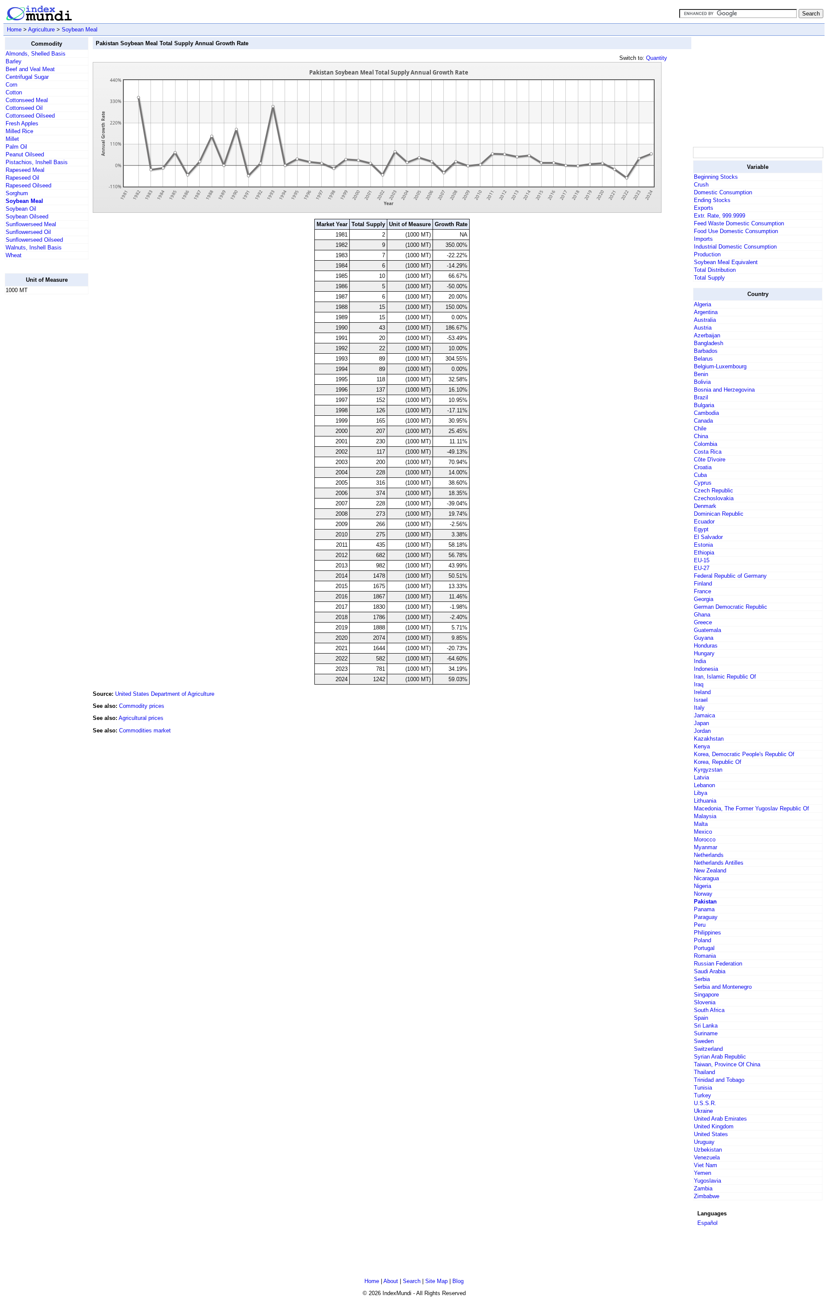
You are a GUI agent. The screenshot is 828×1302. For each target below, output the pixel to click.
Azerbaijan (707, 335)
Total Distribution (715, 270)
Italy (699, 707)
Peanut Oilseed (25, 154)
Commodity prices (141, 706)
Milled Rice (19, 131)
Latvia (701, 777)
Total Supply (709, 277)
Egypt (701, 529)
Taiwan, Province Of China (727, 1064)
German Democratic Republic (730, 607)
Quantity (656, 58)
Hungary (704, 653)
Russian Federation (718, 963)
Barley (14, 61)
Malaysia (705, 816)
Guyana (703, 638)
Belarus (703, 358)
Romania (705, 956)
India (700, 661)
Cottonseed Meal (27, 100)
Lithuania (705, 800)
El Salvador (708, 537)
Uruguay (704, 1142)
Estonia (703, 545)
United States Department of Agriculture (164, 694)
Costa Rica (707, 452)
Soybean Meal (79, 29)
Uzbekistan (708, 1149)
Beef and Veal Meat (30, 69)
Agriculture (41, 29)
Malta (701, 824)
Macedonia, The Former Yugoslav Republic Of (751, 808)
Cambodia (706, 413)
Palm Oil (16, 146)
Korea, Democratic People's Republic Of (744, 754)
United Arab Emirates (720, 1118)
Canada (703, 420)
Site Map (436, 1281)
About (390, 1281)
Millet (12, 139)
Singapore (706, 994)
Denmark (705, 506)
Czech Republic (713, 490)
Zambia (703, 1188)
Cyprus (703, 483)
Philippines (707, 932)
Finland (703, 583)
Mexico (703, 832)
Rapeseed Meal (25, 170)
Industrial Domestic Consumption (735, 246)
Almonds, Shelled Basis (36, 53)
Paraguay (706, 917)
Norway (703, 894)
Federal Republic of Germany (730, 576)
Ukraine (703, 1111)
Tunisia (703, 1087)
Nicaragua (706, 878)
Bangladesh (708, 343)
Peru (700, 925)
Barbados (706, 351)
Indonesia (706, 669)
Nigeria (702, 886)
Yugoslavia (707, 1180)
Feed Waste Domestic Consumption (739, 223)
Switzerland (708, 1049)
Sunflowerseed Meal (31, 224)
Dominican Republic (718, 514)
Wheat (14, 255)
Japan (701, 723)
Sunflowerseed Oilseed (34, 240)
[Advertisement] (39, 430)
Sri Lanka (706, 1025)
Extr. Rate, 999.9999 (719, 215)
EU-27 (701, 568)
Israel (701, 700)
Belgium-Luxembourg (720, 366)
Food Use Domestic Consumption (736, 231)
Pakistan (705, 901)
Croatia (703, 467)
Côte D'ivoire (709, 459)
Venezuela (707, 1157)
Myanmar (705, 847)
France (702, 591)
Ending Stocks (712, 200)
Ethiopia (704, 552)
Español (707, 1223)
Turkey (702, 1095)
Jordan (702, 731)
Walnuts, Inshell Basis (34, 247)
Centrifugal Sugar (27, 77)
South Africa (709, 1010)
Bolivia (702, 382)
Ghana (702, 614)
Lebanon (704, 785)
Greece (703, 622)
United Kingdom (714, 1126)
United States (711, 1134)
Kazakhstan (709, 738)
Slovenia (704, 1002)
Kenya (702, 746)
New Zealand (710, 870)
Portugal (704, 948)
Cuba (700, 475)
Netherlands (709, 855)
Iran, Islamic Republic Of (725, 676)
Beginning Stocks (716, 177)
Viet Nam (705, 1165)
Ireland (702, 692)
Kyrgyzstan (708, 769)
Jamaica (704, 715)
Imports (703, 239)
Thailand (704, 1072)
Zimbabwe (706, 1196)
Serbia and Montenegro (723, 987)
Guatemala (707, 630)
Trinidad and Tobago (719, 1080)
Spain (701, 1018)
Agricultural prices (141, 718)
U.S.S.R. (705, 1103)
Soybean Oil (21, 209)
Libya (700, 793)
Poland (702, 940)
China (701, 436)
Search (411, 1281)
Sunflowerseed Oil (28, 232)
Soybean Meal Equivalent (726, 262)
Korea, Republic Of (717, 762)
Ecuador (704, 521)
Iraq (698, 684)
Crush (701, 184)
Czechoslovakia (714, 498)
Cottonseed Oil (24, 108)
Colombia (705, 444)
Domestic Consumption (723, 192)
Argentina (706, 312)
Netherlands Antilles (718, 863)
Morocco (704, 839)
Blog (458, 1281)
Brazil (701, 397)
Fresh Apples (22, 123)
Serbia (702, 979)
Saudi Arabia (709, 971)
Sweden (704, 1041)
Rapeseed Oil (22, 177)
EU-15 (701, 560)
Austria (703, 327)
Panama (704, 909)
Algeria (702, 304)
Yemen (702, 1173)
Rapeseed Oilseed (28, 185)
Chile (700, 428)
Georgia (703, 599)
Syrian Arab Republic (720, 1056)
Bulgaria (704, 405)
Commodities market (145, 730)
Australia (705, 320)
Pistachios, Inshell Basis (37, 162)
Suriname (706, 1033)
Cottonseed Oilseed (30, 115)
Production (707, 254)
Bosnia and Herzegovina (724, 389)
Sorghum (17, 193)
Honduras (706, 645)
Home (14, 29)
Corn (11, 84)
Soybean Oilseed (27, 216)
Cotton (14, 92)
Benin (701, 374)
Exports (703, 208)
